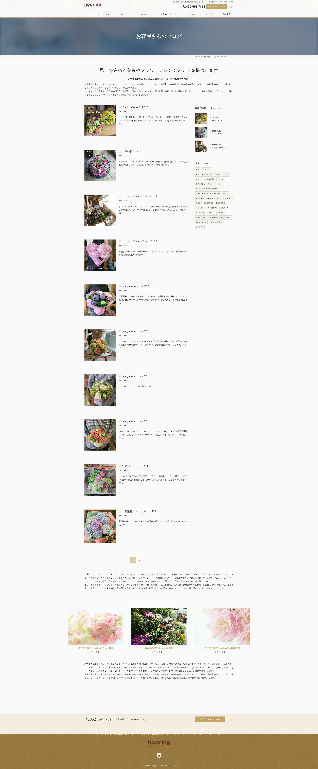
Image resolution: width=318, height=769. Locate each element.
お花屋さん (210, 213)
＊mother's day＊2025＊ (135, 107)
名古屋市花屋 (208, 203)
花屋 (197, 169)
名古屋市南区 (200, 217)
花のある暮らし (225, 217)
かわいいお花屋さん (216, 222)
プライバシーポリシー (215, 184)
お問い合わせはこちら (217, 6)
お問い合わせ (200, 184)
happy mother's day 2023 (135, 286)
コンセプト (206, 169)
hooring (225, 193)
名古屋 (198, 203)
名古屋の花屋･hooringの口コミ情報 (208, 174)
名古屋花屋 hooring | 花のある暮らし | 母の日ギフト (214, 198)
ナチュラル (200, 227)
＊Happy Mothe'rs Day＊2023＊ (140, 241)
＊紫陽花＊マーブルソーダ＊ (139, 511)
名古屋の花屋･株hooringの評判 (206, 189)
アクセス (220, 179)
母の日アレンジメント (135, 466)
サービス (226, 174)
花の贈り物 (224, 208)
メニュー (199, 179)
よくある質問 (209, 179)
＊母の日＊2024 (131, 151)
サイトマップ (215, 734)
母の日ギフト (200, 208)
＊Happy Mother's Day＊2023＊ (140, 196)
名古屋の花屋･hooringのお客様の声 (208, 193)
